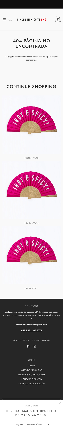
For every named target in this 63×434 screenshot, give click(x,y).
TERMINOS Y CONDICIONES (31, 374)
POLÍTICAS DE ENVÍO (31, 379)
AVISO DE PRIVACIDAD (32, 370)
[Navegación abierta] (4, 19)
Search (31, 365)
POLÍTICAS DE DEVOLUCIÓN (31, 383)
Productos (31, 158)
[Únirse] (48, 424)
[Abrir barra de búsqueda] (11, 19)
